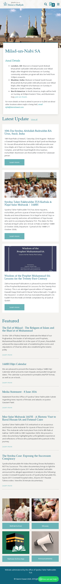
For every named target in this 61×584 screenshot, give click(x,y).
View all (34, 119)
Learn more (14, 162)
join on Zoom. (21, 97)
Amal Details (12, 60)
